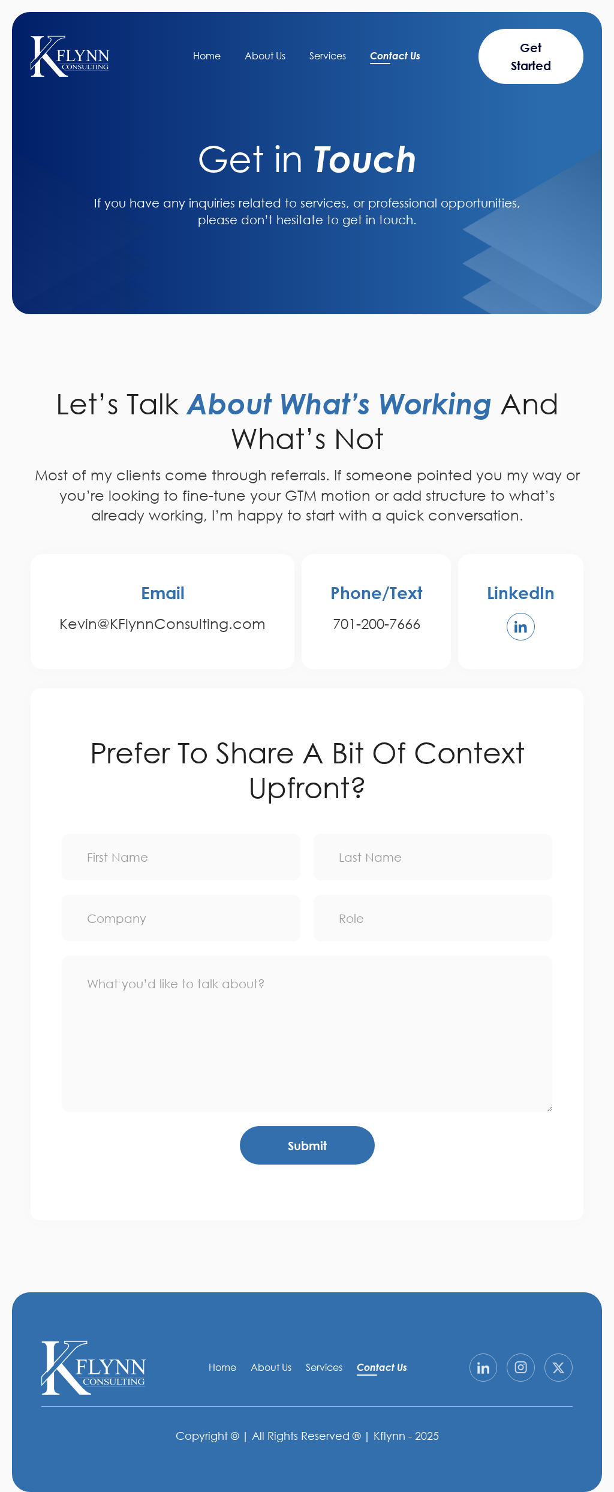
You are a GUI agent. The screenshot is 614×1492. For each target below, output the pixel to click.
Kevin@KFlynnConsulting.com (162, 623)
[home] (70, 56)
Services (327, 56)
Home (207, 56)
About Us (265, 56)
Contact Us (395, 56)
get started (531, 56)
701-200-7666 (376, 623)
